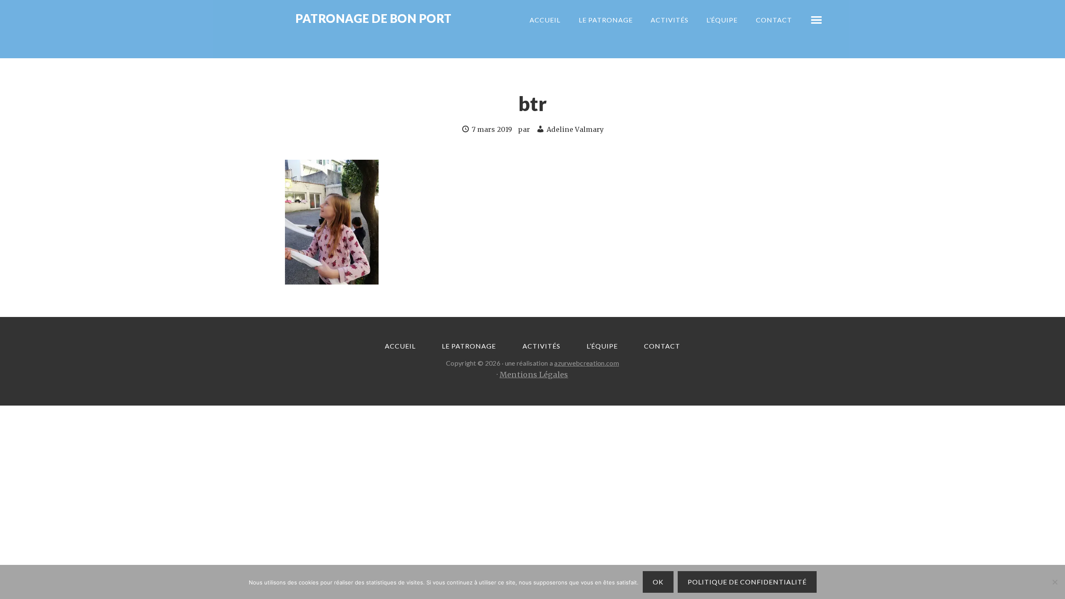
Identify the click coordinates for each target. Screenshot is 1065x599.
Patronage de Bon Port (373, 18)
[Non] (1054, 582)
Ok (658, 582)
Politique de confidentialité (747, 582)
